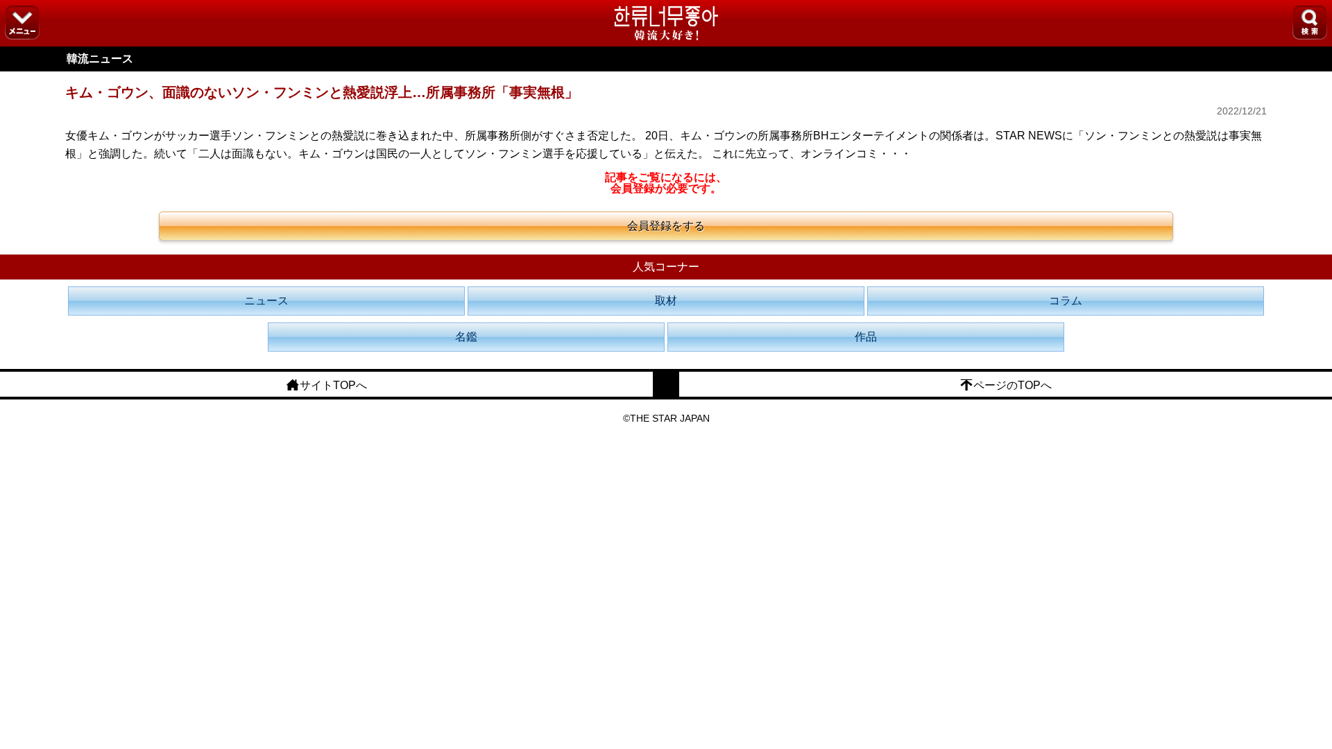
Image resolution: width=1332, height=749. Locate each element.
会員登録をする (666, 226)
